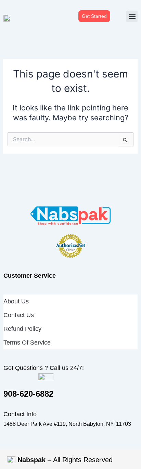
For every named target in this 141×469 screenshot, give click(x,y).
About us (16, 301)
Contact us (18, 315)
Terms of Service (27, 342)
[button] (132, 16)
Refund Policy (22, 328)
